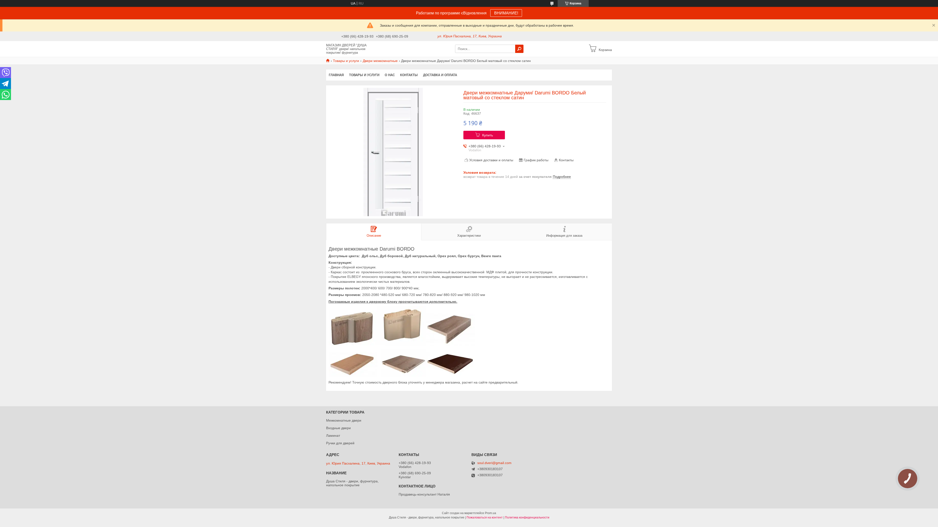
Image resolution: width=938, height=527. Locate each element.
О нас (390, 75)
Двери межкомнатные (380, 61)
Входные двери (338, 428)
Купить (487, 135)
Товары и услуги (346, 61)
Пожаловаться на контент (485, 517)
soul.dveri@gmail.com (494, 463)
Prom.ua (490, 513)
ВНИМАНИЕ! (506, 13)
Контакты (409, 75)
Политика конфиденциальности (527, 517)
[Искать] (519, 49)
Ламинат (333, 435)
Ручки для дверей (340, 443)
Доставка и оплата (440, 75)
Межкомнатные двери (343, 420)
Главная (336, 75)
